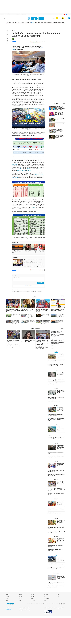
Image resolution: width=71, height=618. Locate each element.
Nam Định (40, 168)
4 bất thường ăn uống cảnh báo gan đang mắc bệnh (56, 528)
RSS (36, 603)
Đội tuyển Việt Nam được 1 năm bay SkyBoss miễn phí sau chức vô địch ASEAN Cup (55, 513)
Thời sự (12, 22)
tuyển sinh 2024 (33, 291)
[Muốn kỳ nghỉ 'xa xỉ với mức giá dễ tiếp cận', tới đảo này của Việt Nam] (52, 429)
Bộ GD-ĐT (22, 291)
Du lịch (36, 22)
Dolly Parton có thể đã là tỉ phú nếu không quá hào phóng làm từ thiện (56, 457)
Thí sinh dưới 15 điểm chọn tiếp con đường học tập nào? (56, 494)
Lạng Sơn (17, 176)
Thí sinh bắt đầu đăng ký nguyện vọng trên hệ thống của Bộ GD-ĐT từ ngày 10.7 (34, 260)
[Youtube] (64, 14)
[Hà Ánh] (13, 39)
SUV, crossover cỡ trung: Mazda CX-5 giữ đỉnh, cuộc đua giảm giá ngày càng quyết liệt (60, 559)
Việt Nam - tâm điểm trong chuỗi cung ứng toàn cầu (61, 391)
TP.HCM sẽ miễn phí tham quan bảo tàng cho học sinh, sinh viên (56, 361)
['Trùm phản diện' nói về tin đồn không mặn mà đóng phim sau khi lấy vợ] (52, 447)
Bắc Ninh (19, 170)
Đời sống (22, 22)
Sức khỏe (26, 22)
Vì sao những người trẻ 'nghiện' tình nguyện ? (60, 464)
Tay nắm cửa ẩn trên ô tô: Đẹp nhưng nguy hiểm (55, 564)
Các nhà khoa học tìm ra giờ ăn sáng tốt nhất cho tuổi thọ (61, 521)
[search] (10, 18)
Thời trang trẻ (61, 22)
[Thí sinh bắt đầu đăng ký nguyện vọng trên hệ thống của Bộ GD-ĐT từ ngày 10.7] (18, 262)
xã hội (33, 207)
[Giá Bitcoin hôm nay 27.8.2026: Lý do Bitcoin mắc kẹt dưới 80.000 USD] (52, 540)
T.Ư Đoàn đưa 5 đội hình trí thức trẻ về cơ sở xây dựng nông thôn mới (56, 475)
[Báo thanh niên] (35, 18)
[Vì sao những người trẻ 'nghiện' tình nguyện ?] (52, 465)
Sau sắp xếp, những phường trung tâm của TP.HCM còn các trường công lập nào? (60, 483)
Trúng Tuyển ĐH (39, 291)
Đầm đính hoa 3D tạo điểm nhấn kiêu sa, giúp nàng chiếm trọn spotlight (61, 577)
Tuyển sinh (13, 291)
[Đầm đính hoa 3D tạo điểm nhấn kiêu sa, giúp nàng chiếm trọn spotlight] (52, 577)
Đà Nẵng (20, 168)
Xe (51, 22)
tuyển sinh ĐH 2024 (27, 291)
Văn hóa (38, 22)
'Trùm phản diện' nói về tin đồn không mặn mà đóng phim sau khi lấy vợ (60, 447)
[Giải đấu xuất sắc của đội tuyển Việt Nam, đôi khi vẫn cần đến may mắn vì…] (52, 503)
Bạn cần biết (19, 14)
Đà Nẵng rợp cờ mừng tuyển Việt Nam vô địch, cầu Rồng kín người (55, 415)
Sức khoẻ (20, 596)
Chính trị (9, 22)
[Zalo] (69, 14)
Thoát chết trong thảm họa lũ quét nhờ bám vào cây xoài (60, 373)
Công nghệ (49, 22)
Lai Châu (39, 174)
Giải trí (42, 22)
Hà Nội (28, 168)
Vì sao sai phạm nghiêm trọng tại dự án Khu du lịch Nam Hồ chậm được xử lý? (56, 365)
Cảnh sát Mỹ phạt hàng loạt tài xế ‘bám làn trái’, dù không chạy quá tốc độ (56, 568)
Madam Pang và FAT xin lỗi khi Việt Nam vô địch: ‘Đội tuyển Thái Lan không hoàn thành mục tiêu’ (55, 509)
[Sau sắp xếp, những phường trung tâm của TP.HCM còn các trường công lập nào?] (52, 483)
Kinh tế (19, 22)
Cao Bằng (40, 176)
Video (54, 22)
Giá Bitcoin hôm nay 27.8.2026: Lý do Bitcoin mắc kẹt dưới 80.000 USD (60, 540)
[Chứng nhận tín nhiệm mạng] (48, 612)
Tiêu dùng (57, 22)
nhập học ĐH (15, 164)
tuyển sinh (20, 82)
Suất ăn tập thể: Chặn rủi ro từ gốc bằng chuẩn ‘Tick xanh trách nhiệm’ (56, 398)
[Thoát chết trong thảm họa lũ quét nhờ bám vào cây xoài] (52, 374)
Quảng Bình (26, 176)
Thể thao (45, 22)
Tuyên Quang (15, 177)
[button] (7, 31)
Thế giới (16, 22)
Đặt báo (28, 603)
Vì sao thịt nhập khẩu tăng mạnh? (54, 401)
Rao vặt (57, 596)
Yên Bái (31, 176)
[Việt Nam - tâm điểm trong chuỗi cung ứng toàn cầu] (52, 392)
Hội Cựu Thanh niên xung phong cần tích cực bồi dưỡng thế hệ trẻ (56, 471)
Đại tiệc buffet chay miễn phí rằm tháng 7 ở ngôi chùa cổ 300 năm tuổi (60, 409)
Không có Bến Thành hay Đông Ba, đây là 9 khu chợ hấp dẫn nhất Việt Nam (56, 438)
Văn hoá (32, 596)
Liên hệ (26, 14)
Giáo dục (32, 22)
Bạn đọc (57, 594)
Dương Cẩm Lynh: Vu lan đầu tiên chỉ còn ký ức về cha (56, 453)
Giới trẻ (29, 22)
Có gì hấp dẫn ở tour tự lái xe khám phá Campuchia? (54, 434)
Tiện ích (23, 14)
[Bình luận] (7, 38)
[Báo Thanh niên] (10, 604)
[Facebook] (66, 14)
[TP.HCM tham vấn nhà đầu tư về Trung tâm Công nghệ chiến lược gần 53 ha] (52, 356)
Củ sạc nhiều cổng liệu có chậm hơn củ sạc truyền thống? (55, 550)
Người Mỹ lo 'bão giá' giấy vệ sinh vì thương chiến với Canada (55, 383)
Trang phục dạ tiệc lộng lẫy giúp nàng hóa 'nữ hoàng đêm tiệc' (56, 583)
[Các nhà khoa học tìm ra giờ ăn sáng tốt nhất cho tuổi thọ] (52, 522)
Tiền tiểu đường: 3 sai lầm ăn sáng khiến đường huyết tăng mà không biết (56, 532)
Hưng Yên (24, 170)
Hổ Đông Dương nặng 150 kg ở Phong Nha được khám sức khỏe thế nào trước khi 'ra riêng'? (56, 419)
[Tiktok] (68, 14)
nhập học (18, 291)
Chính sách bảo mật (46, 603)
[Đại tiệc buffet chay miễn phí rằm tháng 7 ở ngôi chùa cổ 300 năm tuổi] (52, 409)
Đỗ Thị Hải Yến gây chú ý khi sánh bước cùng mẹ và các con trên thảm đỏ (56, 587)
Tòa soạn (40, 603)
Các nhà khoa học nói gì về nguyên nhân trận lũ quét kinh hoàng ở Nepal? (56, 380)
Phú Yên (29, 170)
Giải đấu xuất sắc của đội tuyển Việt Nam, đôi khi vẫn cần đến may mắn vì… (60, 503)
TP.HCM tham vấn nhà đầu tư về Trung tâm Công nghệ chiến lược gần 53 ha (60, 355)
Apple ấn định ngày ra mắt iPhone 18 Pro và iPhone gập (55, 546)
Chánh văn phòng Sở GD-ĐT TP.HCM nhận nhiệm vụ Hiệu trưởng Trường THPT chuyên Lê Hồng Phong (56, 489)
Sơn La (35, 174)
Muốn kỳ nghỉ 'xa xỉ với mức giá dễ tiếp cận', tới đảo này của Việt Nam (60, 429)
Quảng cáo (33, 603)
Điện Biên (22, 176)
